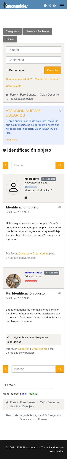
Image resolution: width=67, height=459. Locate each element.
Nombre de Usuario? (47, 78)
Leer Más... (12, 139)
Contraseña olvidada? (19, 78)
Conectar (52, 70)
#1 (59, 207)
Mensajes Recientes (37, 31)
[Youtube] (54, 5)
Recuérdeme (16, 70)
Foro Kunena (39, 419)
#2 (59, 293)
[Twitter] (49, 5)
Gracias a (25, 419)
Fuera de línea (48, 179)
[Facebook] (45, 5)
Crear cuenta (13, 85)
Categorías (12, 31)
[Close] (60, 111)
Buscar (10, 38)
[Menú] (62, 5)
